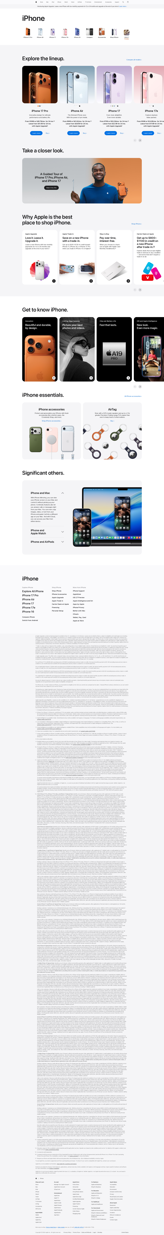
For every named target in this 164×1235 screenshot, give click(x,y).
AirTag (37, 1204)
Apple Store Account (59, 1187)
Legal (94, 1232)
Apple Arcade (57, 1203)
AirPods (37, 1199)
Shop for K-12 (94, 1195)
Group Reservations (78, 1191)
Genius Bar (75, 1187)
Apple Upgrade (76, 1201)
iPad (36, 1189)
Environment (113, 1189)
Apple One (57, 1195)
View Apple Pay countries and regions (66, 1164)
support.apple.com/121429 (88, 731)
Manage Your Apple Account (61, 1184)
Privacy (112, 1194)
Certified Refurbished (78, 1199)
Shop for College (95, 1198)
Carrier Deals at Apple (78, 1209)
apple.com (51, 761)
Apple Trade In (76, 1204)
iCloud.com (57, 1189)
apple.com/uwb (74, 1156)
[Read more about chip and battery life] (114, 349)
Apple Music (57, 1200)
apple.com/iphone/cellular (52, 1149)
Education (112, 1187)
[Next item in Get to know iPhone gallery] (140, 386)
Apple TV (56, 1198)
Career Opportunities (115, 1210)
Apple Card (38, 1217)
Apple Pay (38, 1220)
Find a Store (76, 1184)
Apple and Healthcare (97, 1204)
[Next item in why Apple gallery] (140, 290)
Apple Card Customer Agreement (74, 757)
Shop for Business (96, 1187)
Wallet (37, 1215)
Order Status (76, 1211)
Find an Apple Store (51, 1227)
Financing (75, 1206)
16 (118, 415)
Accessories (38, 1206)
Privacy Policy (67, 1232)
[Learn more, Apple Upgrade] (40, 257)
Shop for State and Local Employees (97, 1216)
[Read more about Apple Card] (114, 257)
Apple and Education (96, 1193)
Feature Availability (54, 1168)
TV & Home (38, 1201)
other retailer (61, 1227)
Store (36, 1184)
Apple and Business (96, 1184)
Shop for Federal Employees (98, 1219)
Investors (112, 1212)
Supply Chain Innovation (116, 1199)
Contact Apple (113, 1220)
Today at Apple (76, 1189)
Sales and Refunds (86, 1232)
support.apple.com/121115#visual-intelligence (49, 729)
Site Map (99, 1232)
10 (54, 121)
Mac (36, 1187)
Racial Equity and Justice (116, 1196)
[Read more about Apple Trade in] (77, 257)
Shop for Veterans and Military (99, 1213)
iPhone (37, 1191)
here (112, 761)
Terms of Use (76, 1232)
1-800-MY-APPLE (79, 1227)
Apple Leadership (114, 1207)
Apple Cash (38, 1222)
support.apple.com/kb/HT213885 (81, 744)
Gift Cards (38, 1209)
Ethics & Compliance (115, 1215)
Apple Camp (76, 1194)
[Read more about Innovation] (40, 349)
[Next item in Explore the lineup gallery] (140, 140)
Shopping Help (76, 1213)
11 (115, 249)
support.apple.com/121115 (44, 719)
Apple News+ (57, 1207)
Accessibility (113, 1184)
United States (125, 1232)
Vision (37, 1196)
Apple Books (57, 1212)
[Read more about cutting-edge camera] (77, 349)
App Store (56, 1215)
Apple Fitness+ (58, 1205)
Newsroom (113, 1205)
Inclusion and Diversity (116, 1191)
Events (111, 1217)
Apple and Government (97, 1210)
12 (154, 247)
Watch (37, 1194)
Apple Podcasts (58, 1210)
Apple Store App (77, 1196)
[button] (123, 2)
